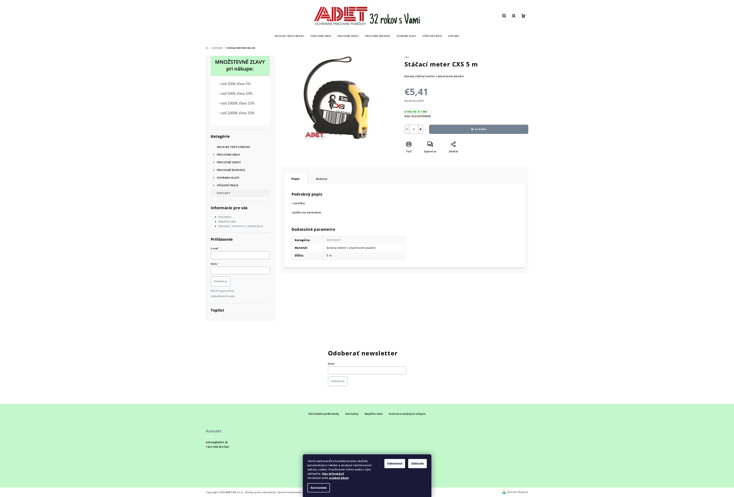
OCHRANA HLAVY (228, 178)
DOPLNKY (223, 193)
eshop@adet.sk (217, 442)
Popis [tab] (295, 179)
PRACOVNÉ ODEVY (229, 162)
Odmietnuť (394, 463)
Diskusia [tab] (321, 179)
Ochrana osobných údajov (407, 414)
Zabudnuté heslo (223, 296)
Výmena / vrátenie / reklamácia (240, 226)
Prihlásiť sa (220, 281)
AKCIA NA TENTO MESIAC (233, 147)
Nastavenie (319, 488)
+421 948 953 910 (217, 447)
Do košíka (480, 129)
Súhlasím (417, 463)
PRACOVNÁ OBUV (228, 155)
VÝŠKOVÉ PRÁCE (228, 185)
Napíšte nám (227, 221)
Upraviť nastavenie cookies (294, 492)
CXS (407, 57)
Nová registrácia (222, 291)
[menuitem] (289, 36)
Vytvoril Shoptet (517, 492)
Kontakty (225, 217)
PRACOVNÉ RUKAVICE (231, 170)
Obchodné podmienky (323, 414)
